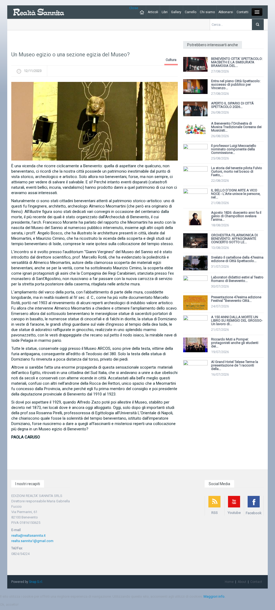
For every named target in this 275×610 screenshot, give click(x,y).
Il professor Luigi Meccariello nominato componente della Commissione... (234, 149)
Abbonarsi (225, 12)
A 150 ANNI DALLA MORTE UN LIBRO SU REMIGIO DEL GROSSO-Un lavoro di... (237, 320)
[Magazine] (38, 12)
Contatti (242, 12)
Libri (165, 12)
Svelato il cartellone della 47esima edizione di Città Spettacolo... (237, 259)
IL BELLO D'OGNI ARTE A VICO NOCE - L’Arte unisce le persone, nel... (235, 193)
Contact (256, 582)
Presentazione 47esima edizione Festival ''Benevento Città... (236, 299)
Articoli (153, 12)
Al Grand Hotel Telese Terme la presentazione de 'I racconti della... (234, 365)
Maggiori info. (214, 596)
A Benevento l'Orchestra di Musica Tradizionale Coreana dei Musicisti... (236, 126)
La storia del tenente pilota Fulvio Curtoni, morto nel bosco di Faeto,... (236, 171)
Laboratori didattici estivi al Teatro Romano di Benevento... (237, 279)
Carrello (190, 12)
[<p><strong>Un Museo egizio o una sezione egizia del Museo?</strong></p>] (94, 121)
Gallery (176, 12)
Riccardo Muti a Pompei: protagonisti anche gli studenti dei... (234, 342)
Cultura (171, 60)
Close (133, 8)
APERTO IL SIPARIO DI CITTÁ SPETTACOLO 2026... (232, 105)
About (242, 582)
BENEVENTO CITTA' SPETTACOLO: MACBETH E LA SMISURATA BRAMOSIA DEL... (237, 62)
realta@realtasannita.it (28, 535)
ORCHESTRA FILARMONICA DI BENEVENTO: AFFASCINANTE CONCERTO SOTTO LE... (234, 238)
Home (229, 582)
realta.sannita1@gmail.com (32, 541)
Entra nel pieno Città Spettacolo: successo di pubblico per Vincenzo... (235, 84)
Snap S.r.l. (36, 582)
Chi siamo (207, 12)
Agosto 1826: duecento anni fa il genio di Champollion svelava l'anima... (236, 216)
